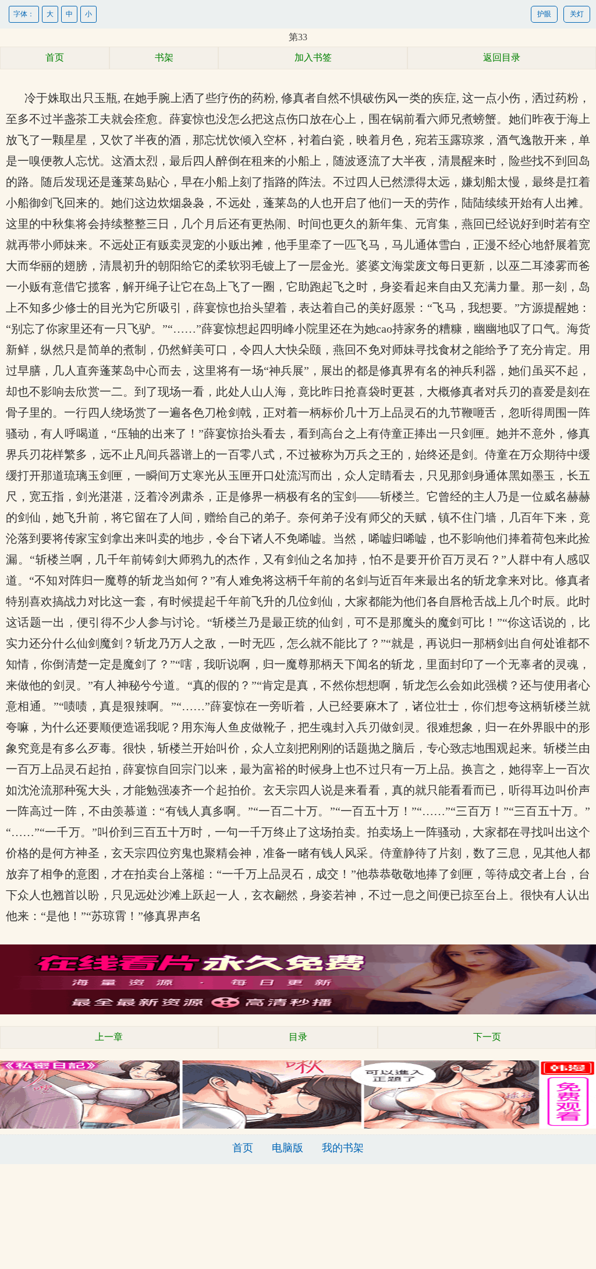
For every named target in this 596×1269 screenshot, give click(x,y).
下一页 (487, 1037)
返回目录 (501, 57)
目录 (298, 1037)
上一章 (109, 1037)
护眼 (544, 14)
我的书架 (343, 1148)
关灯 (577, 14)
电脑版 (287, 1148)
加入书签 (313, 57)
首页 (54, 57)
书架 (164, 57)
